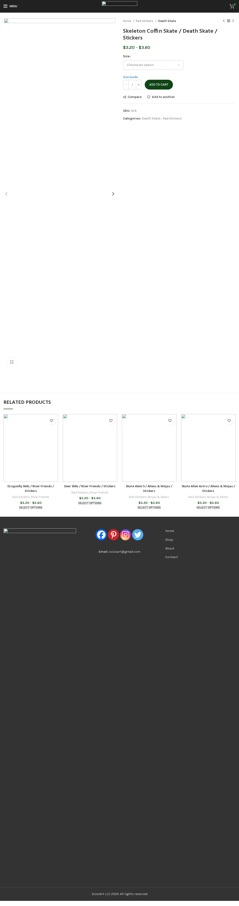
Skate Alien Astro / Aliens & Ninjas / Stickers (208, 489)
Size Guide (130, 77)
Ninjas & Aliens (158, 497)
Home (127, 21)
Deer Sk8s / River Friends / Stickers (90, 486)
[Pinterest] (113, 534)
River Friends (40, 497)
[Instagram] (125, 534)
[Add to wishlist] (52, 420)
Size (126, 56)
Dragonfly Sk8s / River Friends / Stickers (30, 489)
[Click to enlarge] (11, 362)
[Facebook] (101, 534)
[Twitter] (137, 534)
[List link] (179, 531)
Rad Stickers (145, 21)
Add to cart (158, 84)
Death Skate (167, 21)
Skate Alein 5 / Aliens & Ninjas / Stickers (149, 489)
